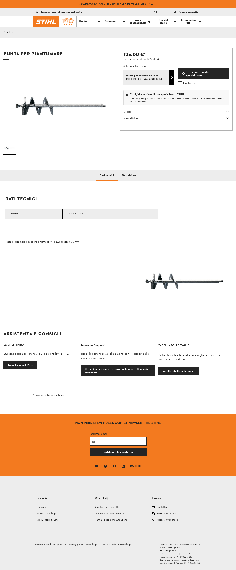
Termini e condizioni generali (50, 544)
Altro (10, 32)
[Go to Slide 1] (9, 149)
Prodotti (84, 22)
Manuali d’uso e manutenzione (111, 520)
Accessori (110, 22)
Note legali (92, 544)
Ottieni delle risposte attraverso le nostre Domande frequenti (117, 370)
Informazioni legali (122, 544)
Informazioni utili (188, 21)
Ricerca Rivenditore (167, 520)
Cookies (105, 544)
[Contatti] (155, 12)
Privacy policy (75, 544)
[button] (59, 103)
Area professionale (138, 21)
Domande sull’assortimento (109, 513)
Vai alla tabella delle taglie (178, 371)
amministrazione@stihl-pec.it (177, 554)
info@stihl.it (170, 550)
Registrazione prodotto (106, 507)
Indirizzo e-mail (98, 433)
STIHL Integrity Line (47, 520)
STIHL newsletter (166, 513)
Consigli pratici (163, 21)
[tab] (107, 175)
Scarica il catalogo (46, 513)
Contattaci (162, 507)
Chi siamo (41, 507)
